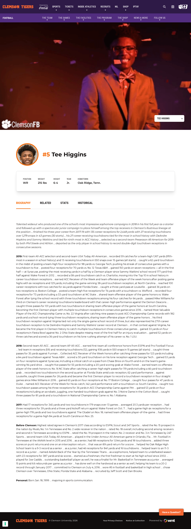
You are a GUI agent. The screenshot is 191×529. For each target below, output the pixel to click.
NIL (116, 6)
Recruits (105, 6)
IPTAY (136, 6)
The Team (47, 17)
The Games (64, 17)
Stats (64, 203)
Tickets (69, 6)
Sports (56, 6)
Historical (85, 203)
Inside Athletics (87, 6)
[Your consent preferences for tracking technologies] (5, 524)
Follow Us (159, 17)
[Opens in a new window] (183, 7)
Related (45, 203)
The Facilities (83, 17)
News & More (141, 17)
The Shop (123, 17)
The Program (104, 17)
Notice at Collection (135, 520)
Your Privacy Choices (113, 520)
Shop (125, 6)
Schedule (172, 7)
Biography (23, 203)
